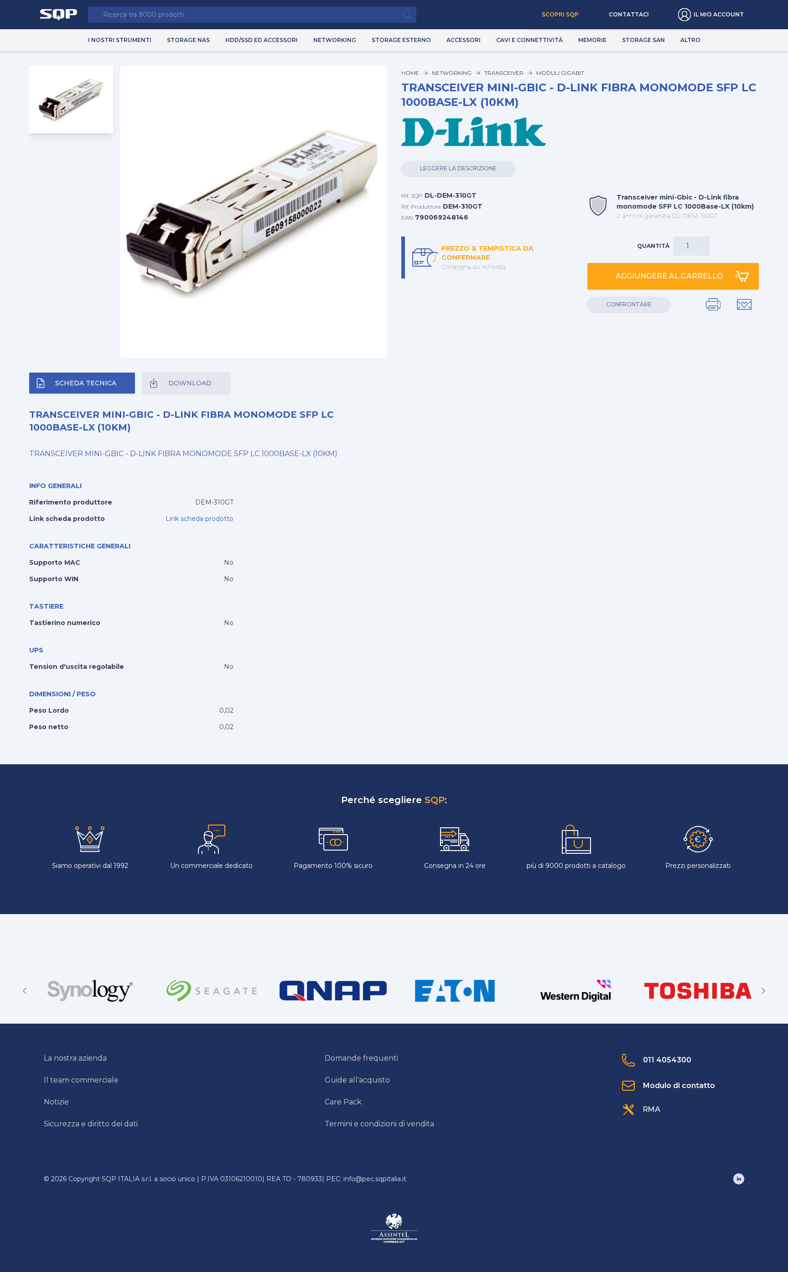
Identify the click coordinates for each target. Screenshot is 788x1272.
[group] (90, 990)
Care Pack (343, 1102)
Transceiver (504, 72)
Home (410, 72)
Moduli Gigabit (560, 72)
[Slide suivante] (763, 990)
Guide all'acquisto (357, 1080)
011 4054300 (667, 1060)
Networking (452, 72)
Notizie (56, 1102)
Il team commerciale (81, 1080)
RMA (651, 1109)
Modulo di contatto (679, 1085)
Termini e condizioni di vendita (379, 1124)
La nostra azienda (75, 1058)
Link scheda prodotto (199, 519)
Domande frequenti (361, 1058)
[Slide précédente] (24, 990)
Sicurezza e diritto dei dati (91, 1124)
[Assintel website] (394, 1228)
